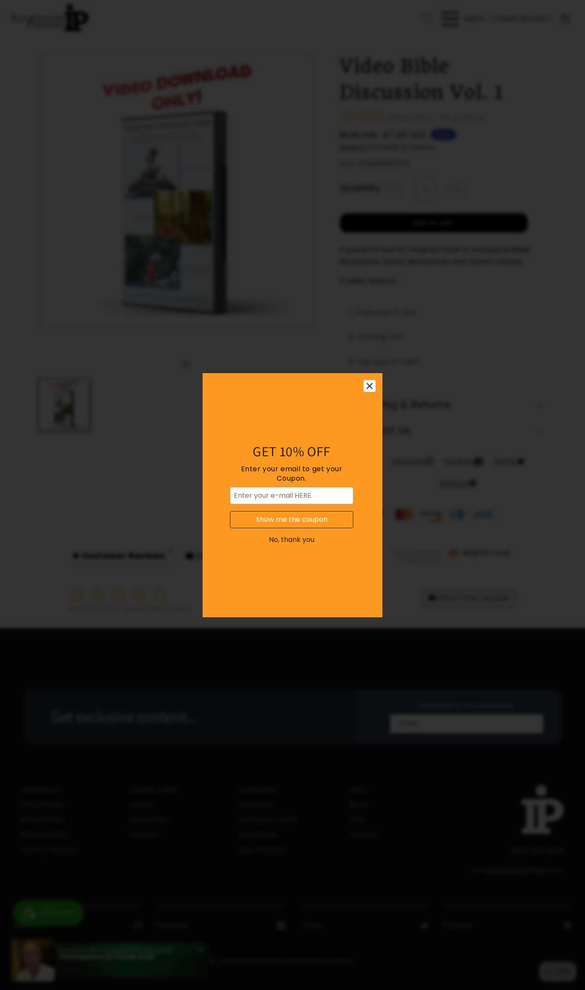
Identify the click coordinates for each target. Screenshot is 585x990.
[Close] (370, 386)
